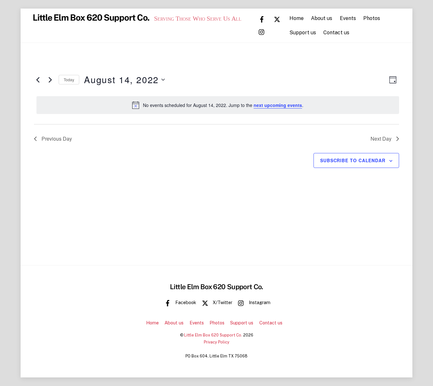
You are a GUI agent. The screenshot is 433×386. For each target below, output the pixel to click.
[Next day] (50, 79)
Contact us (336, 33)
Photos (371, 18)
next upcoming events (278, 105)
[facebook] (261, 19)
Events (348, 18)
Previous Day (57, 138)
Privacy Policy (216, 342)
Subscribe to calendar (352, 160)
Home (296, 18)
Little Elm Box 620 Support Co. (213, 335)
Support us (302, 33)
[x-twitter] (277, 19)
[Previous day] (38, 79)
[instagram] (261, 32)
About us (321, 18)
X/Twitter (221, 302)
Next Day (381, 138)
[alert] (217, 105)
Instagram (259, 302)
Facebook (185, 302)
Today (69, 79)
